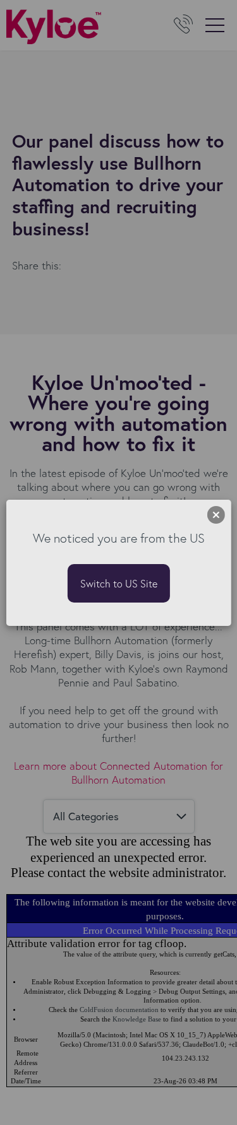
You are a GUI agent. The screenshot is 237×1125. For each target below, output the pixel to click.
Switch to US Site (118, 583)
